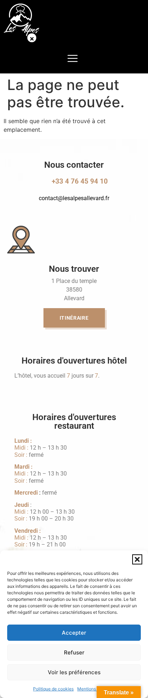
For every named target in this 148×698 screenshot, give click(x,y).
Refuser (74, 652)
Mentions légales (94, 689)
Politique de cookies (53, 689)
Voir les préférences (74, 672)
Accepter (74, 632)
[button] (137, 559)
